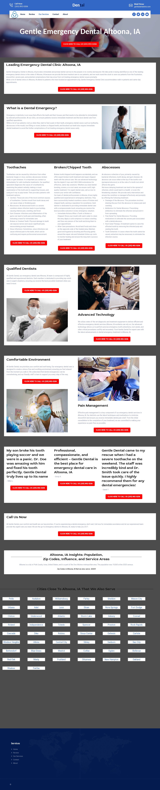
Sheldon (111, 598)
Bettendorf (11, 651)
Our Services (18, 756)
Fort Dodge (136, 607)
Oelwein (111, 633)
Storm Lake (86, 616)
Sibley (86, 642)
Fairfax (36, 668)
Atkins (36, 642)
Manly (36, 659)
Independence (36, 624)
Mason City (136, 598)
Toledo (61, 624)
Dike (36, 633)
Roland (11, 624)
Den (78, 5)
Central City (61, 642)
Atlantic (61, 616)
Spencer (86, 624)
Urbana (11, 607)
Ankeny (111, 616)
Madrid (61, 651)
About (15, 763)
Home (15, 749)
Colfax (86, 651)
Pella (11, 598)
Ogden (111, 651)
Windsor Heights (11, 642)
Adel (36, 607)
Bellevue (136, 651)
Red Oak (11, 659)
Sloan (86, 607)
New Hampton (111, 659)
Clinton (11, 616)
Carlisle (136, 633)
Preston (111, 624)
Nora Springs (111, 607)
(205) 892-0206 (21, 7)
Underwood (36, 616)
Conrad (136, 616)
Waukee (11, 668)
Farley (86, 598)
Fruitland (61, 659)
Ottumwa (86, 659)
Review (16, 753)
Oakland (136, 659)
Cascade (11, 633)
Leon (61, 607)
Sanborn (111, 642)
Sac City (137, 642)
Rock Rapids (137, 624)
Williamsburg (61, 598)
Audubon (36, 598)
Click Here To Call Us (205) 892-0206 (80, 44)
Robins (61, 633)
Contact (16, 760)
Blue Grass (36, 651)
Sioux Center (86, 633)
